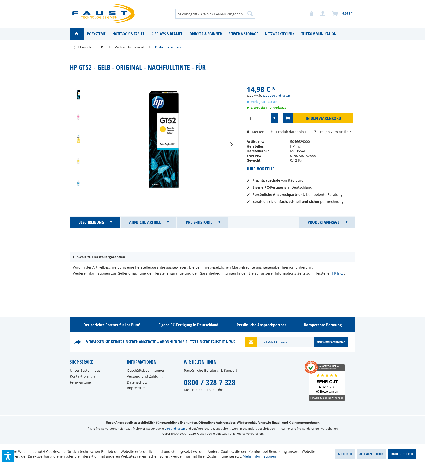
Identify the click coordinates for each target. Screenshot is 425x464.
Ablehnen (345, 453)
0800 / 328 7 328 (210, 382)
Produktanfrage (324, 222)
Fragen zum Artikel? (334, 131)
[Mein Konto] (323, 14)
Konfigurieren (402, 453)
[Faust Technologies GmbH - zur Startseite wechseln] (103, 13)
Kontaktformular (83, 376)
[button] (8, 456)
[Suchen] (250, 13)
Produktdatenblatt (291, 131)
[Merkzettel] (311, 14)
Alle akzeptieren (371, 453)
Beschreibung (91, 222)
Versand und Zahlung (145, 376)
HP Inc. (337, 273)
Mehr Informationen (259, 456)
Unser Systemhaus (85, 370)
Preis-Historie (199, 222)
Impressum (136, 388)
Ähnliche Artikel (145, 222)
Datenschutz (137, 382)
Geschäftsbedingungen (146, 370)
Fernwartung (80, 382)
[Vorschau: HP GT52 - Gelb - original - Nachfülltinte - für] (78, 94)
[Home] (77, 34)
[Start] (102, 47)
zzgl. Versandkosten (276, 95)
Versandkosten (175, 428)
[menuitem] (215, 13)
